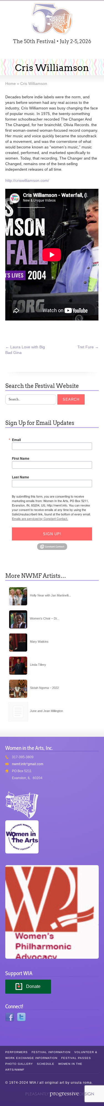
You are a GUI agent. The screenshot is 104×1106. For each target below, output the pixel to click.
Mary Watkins (39, 641)
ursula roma (81, 1083)
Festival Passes (76, 1057)
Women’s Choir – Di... (44, 618)
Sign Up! (52, 534)
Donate (33, 986)
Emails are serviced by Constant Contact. (40, 518)
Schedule (45, 1063)
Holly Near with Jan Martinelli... (50, 595)
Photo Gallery (19, 1063)
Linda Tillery (38, 664)
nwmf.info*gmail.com (27, 764)
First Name (20, 458)
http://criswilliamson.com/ (27, 180)
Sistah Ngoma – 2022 (44, 687)
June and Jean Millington (46, 711)
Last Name (20, 477)
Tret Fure (88, 347)
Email (16, 439)
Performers (16, 1052)
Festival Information (51, 1052)
